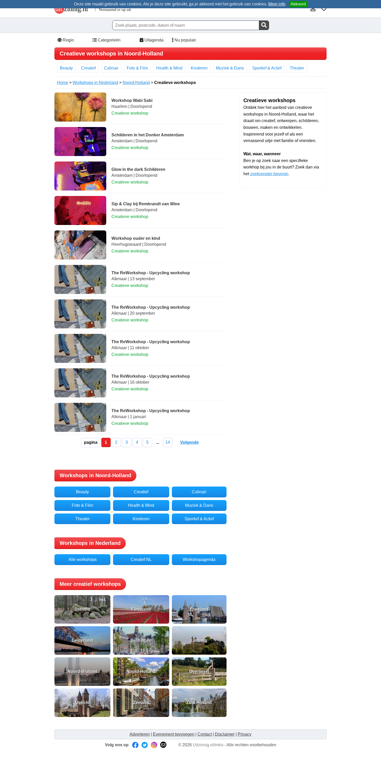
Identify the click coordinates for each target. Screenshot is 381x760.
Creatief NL (141, 559)
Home (62, 82)
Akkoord (298, 4)
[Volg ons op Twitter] (144, 745)
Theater (297, 68)
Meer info (276, 4)
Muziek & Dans (230, 68)
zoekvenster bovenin (269, 174)
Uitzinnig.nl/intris (208, 745)
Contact (204, 734)
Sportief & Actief (266, 68)
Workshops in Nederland (95, 82)
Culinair (111, 68)
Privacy (244, 734)
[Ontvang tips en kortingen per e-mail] (163, 745)
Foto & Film (137, 68)
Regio (68, 40)
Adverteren (140, 734)
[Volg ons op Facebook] (135, 745)
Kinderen (199, 68)
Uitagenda (153, 40)
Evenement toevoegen (173, 734)
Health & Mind (169, 68)
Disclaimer (225, 734)
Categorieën (109, 40)
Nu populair (184, 40)
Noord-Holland (136, 82)
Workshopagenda (199, 559)
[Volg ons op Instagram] (154, 745)
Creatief (88, 68)
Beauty (66, 68)
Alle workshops (82, 559)
